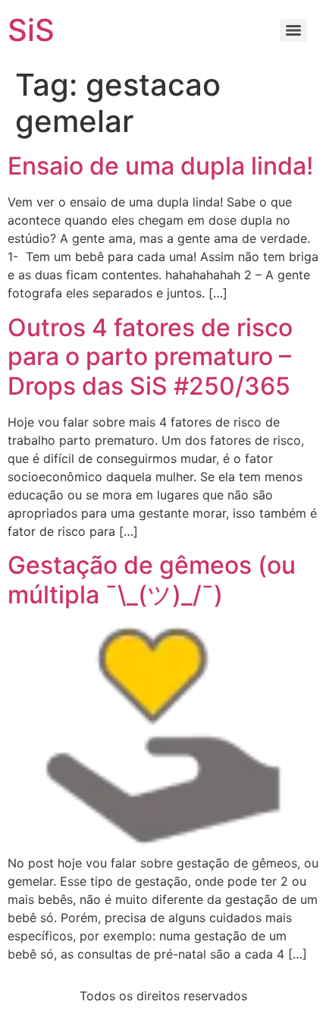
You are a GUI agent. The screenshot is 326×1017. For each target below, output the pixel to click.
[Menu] (293, 30)
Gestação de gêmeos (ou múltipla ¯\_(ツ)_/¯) (152, 579)
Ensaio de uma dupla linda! (160, 166)
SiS (31, 30)
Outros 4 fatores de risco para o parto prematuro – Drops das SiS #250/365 (150, 357)
